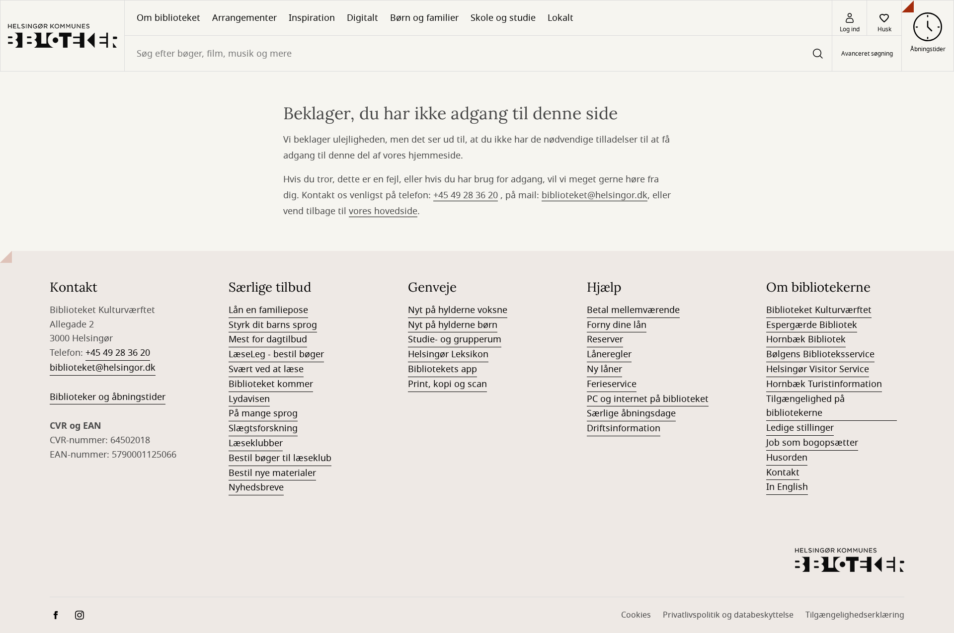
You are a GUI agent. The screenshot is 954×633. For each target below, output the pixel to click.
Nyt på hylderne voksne (457, 310)
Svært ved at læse (266, 369)
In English (787, 486)
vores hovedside (383, 211)
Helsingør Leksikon (448, 354)
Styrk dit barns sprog (273, 324)
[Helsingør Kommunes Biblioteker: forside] (62, 35)
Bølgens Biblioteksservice (820, 354)
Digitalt (362, 17)
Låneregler (609, 354)
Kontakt (782, 472)
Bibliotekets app (442, 369)
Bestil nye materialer (272, 473)
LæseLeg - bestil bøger (276, 354)
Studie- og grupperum (454, 339)
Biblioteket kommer (271, 384)
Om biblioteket (168, 17)
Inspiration (312, 17)
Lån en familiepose (268, 310)
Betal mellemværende (633, 310)
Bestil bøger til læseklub (280, 458)
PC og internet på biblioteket (648, 399)
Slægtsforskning (263, 428)
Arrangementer (244, 17)
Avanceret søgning (867, 53)
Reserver (605, 339)
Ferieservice (611, 384)
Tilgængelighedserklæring (854, 615)
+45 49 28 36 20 (465, 195)
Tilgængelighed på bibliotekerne (805, 406)
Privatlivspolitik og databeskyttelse (728, 615)
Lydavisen (249, 399)
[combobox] (478, 53)
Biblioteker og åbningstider (107, 397)
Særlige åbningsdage (631, 413)
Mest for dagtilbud (268, 339)
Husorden (786, 457)
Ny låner (604, 369)
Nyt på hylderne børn (452, 324)
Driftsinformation (623, 428)
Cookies (636, 615)
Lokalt (560, 17)
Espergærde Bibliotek (811, 324)
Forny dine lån (616, 324)
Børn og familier (424, 17)
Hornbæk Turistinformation (824, 384)
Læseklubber (256, 443)
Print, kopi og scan (447, 384)
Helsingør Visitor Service (817, 369)
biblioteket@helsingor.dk (594, 195)
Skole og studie (503, 17)
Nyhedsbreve (256, 487)
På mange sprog (263, 413)
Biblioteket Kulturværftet (819, 310)
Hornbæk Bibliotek (806, 339)
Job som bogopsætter (812, 442)
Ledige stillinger (800, 427)
